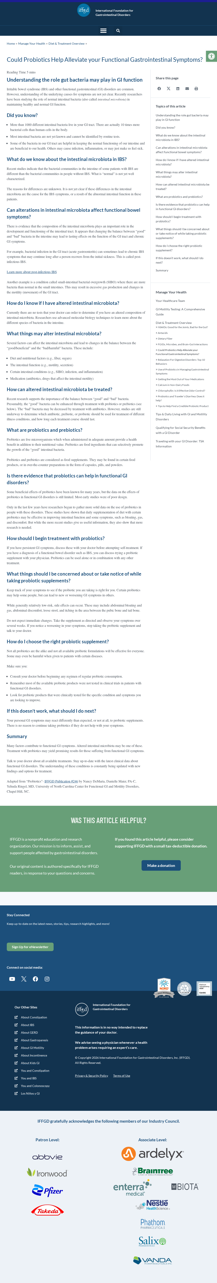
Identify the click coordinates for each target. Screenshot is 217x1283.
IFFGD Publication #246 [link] (61, 781)
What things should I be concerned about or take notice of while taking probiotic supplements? (182, 233)
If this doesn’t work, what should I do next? (179, 260)
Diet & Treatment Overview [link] (67, 43)
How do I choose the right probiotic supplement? (179, 248)
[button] (103, 31)
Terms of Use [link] (121, 1075)
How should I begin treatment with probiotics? (178, 219)
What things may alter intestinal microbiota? (177, 174)
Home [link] (11, 43)
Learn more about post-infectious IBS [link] (32, 272)
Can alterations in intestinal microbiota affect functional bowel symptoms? (181, 150)
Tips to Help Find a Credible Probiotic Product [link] (183, 406)
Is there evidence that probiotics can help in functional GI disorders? (183, 207)
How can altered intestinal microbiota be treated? (182, 187)
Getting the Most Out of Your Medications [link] (181, 379)
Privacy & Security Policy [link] (91, 1075)
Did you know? (165, 127)
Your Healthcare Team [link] (170, 301)
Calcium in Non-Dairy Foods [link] (173, 384)
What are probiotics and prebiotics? (179, 196)
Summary (162, 270)
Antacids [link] (163, 332)
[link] (211, 56)
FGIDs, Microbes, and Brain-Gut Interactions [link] (183, 344)
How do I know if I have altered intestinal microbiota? (182, 162)
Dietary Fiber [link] (165, 338)
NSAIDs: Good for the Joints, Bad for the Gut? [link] (183, 327)
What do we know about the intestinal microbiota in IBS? (180, 137)
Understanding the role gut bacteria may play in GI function (182, 117)
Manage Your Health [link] (31, 43)
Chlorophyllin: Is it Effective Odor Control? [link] (181, 390)
